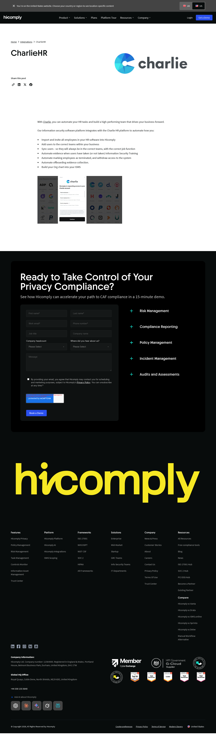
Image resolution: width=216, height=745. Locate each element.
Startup (114, 551)
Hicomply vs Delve (187, 629)
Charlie (47, 121)
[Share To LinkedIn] (19, 84)
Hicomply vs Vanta (187, 603)
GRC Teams (116, 557)
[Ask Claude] (26, 705)
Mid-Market (116, 544)
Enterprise (116, 538)
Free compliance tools (189, 544)
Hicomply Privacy (19, 538)
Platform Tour (108, 17)
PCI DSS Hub (184, 577)
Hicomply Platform (53, 538)
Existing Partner (185, 590)
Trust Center (17, 580)
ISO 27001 (82, 538)
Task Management (20, 557)
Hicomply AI (50, 544)
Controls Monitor (19, 564)
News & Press (151, 538)
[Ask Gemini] (36, 705)
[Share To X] (25, 84)
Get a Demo (204, 17)
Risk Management (19, 551)
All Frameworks (85, 570)
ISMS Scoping (50, 557)
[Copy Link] (13, 84)
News (180, 557)
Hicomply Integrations (55, 551)
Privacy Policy (83, 382)
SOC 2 (80, 557)
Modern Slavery (176, 726)
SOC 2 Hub (183, 570)
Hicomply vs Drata (187, 610)
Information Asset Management (20, 572)
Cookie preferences (124, 726)
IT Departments (118, 570)
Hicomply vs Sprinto (187, 623)
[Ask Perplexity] (58, 705)
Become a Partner (186, 583)
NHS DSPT (83, 544)
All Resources (184, 538)
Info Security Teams (120, 564)
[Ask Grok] (47, 705)
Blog (180, 551)
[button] (195, 726)
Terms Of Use (151, 577)
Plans (94, 17)
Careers (148, 557)
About (148, 551)
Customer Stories (153, 544)
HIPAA (81, 564)
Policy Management (20, 544)
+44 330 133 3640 (19, 688)
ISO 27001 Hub (185, 564)
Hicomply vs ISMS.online (190, 616)
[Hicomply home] (13, 18)
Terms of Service (158, 726)
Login (190, 17)
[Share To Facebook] (31, 84)
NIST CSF (82, 551)
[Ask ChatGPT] (15, 705)
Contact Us (150, 564)
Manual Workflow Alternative (186, 637)
